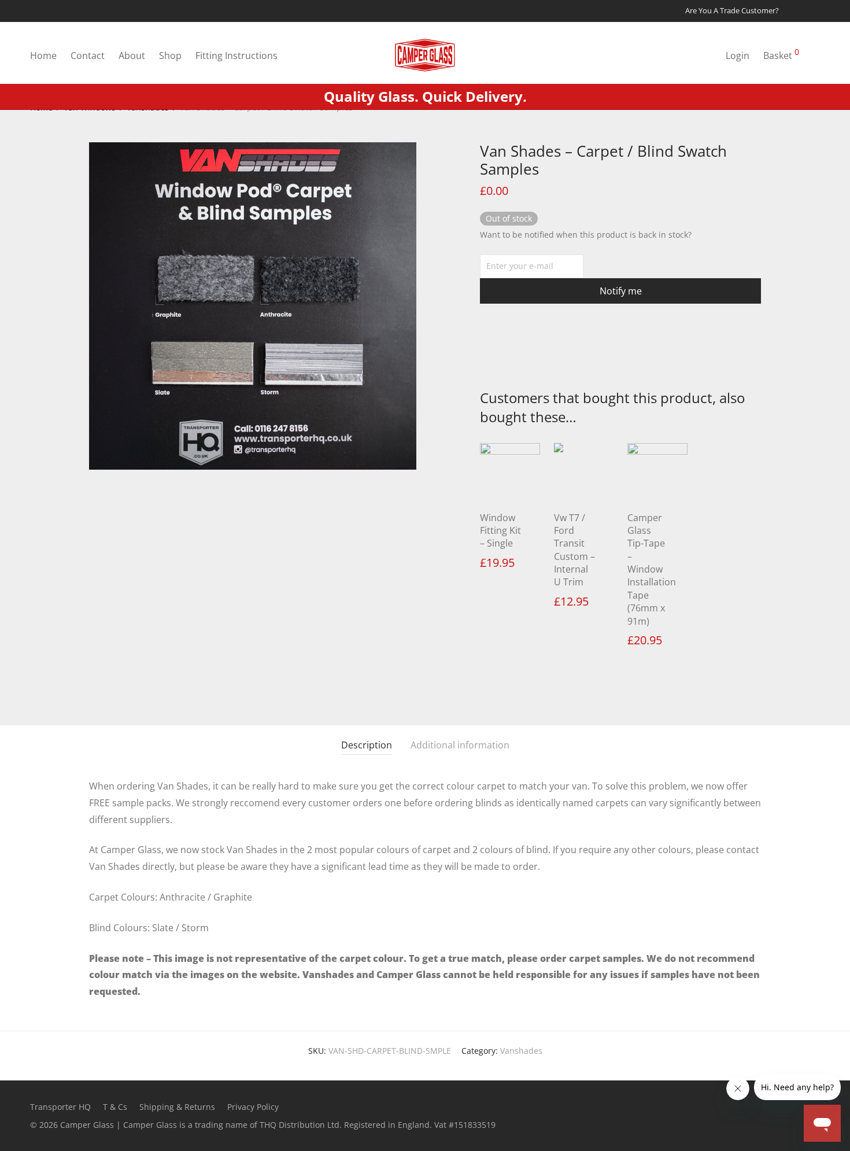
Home (43, 55)
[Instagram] (817, 11)
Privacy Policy (253, 1106)
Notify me (621, 291)
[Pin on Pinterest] (517, 347)
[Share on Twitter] (501, 347)
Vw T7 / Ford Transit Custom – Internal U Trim (574, 550)
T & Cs (115, 1106)
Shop (170, 55)
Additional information (460, 745)
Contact (88, 55)
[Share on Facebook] (484, 347)
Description (366, 745)
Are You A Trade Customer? (732, 11)
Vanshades (521, 1050)
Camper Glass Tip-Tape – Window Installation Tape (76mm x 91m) (651, 569)
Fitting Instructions (236, 55)
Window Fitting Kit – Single (500, 530)
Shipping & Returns (177, 1106)
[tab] (366, 745)
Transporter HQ (60, 1106)
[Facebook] (802, 11)
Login (737, 55)
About (132, 55)
